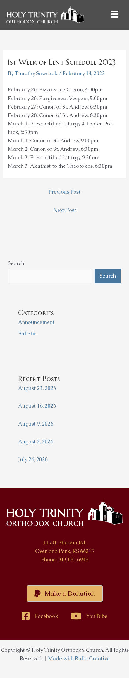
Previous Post (64, 192)
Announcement (36, 322)
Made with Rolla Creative (79, 658)
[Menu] (115, 14)
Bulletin (27, 333)
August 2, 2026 (35, 441)
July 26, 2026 (33, 459)
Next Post (64, 210)
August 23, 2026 (37, 388)
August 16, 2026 (37, 406)
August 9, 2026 (35, 424)
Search (16, 263)
